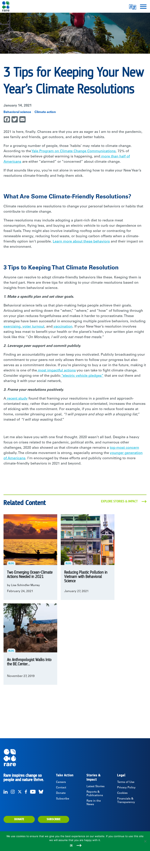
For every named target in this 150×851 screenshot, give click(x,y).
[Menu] (143, 6)
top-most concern (124, 448)
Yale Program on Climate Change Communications (73, 151)
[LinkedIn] (6, 792)
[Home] (75, 757)
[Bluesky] (41, 792)
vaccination (62, 327)
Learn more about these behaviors (81, 241)
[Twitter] (20, 792)
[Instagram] (13, 792)
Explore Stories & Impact (119, 501)
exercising (12, 327)
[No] (145, 841)
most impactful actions (56, 370)
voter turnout (32, 327)
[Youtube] (33, 792)
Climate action (45, 112)
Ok (71, 845)
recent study (17, 399)
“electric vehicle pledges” (82, 376)
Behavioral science (17, 112)
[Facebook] (26, 792)
